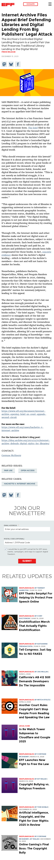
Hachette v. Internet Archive (19, 483)
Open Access (27, 470)
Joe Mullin (42, 672)
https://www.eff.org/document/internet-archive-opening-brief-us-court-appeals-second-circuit (24, 414)
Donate (31, 4)
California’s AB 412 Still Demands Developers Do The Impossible (34, 681)
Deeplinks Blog (26, 588)
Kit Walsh (42, 779)
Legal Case (24, 726)
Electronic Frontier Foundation (9, 4)
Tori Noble (42, 807)
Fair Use (8, 470)
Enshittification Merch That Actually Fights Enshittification (34, 625)
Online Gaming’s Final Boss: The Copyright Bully (34, 848)
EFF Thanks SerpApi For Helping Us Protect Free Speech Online (35, 597)
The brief (33, 127)
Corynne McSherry (11, 455)
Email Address (10, 525)
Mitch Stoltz (43, 700)
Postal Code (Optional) (14, 539)
